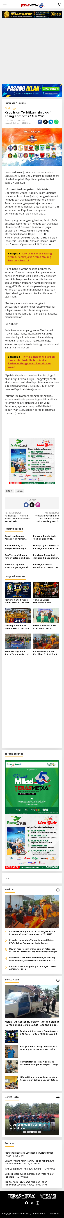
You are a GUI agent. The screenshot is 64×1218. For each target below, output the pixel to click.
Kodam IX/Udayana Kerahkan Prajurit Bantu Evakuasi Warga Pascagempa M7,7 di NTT (46, 652)
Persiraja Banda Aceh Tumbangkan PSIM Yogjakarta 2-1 (44, 537)
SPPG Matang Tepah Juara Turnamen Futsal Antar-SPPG (17, 653)
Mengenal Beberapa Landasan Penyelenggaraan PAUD (29, 1154)
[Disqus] (32, 705)
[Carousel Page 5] (39, 1132)
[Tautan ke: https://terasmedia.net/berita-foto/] (58, 1097)
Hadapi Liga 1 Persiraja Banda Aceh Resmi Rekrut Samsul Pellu (18, 517)
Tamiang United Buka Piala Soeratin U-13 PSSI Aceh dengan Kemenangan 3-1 (17, 627)
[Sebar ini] (40, 122)
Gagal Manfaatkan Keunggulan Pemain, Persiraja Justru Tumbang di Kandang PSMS (16, 537)
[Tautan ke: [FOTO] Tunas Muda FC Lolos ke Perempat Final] (32, 1119)
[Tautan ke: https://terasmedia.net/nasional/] (58, 890)
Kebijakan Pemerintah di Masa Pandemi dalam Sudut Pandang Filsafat (47, 517)
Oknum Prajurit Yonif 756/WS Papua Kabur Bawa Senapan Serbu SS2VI (29, 1162)
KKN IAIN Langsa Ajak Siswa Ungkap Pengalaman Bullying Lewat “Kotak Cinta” (38, 1078)
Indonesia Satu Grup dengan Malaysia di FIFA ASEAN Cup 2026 (32, 967)
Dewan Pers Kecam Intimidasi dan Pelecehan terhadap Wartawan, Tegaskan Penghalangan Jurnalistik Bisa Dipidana (33, 950)
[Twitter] (32, 504)
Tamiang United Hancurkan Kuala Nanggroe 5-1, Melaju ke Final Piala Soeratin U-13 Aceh (45, 601)
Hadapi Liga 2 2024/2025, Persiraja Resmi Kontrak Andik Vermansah (46, 547)
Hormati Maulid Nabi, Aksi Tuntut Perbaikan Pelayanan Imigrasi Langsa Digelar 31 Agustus (39, 1063)
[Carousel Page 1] (24, 1132)
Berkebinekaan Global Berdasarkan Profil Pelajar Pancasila (29, 1175)
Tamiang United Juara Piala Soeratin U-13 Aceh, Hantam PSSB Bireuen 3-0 (17, 601)
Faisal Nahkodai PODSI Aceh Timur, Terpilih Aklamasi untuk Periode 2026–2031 (45, 627)
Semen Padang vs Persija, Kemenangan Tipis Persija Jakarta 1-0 (17, 547)
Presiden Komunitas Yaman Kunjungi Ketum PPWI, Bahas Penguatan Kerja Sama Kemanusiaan (31, 941)
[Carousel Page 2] (28, 1132)
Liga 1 (9, 490)
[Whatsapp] (56, 122)
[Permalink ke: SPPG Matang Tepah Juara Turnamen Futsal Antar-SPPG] (18, 641)
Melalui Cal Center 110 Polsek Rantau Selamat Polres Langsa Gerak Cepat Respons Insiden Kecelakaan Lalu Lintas (32, 1023)
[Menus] (4, 4)
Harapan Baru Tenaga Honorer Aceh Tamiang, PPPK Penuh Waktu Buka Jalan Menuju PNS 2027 (39, 1048)
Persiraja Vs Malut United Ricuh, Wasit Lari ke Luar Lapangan (45, 566)
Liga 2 (19, 490)
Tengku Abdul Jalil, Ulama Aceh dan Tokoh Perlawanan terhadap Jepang (26, 1183)
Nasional (8, 123)
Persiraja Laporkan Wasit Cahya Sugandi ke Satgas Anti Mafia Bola (17, 566)
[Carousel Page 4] (35, 1132)
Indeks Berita (39, 1213)
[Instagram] (37, 504)
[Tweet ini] (45, 122)
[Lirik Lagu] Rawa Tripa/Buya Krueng (23, 1168)
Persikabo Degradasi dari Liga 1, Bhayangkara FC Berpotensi (46, 556)
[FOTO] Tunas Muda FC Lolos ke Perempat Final (26, 1126)
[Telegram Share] (50, 122)
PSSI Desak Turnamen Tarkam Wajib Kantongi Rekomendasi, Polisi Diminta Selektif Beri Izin (32, 959)
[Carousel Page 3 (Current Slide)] (32, 1132)
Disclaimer (54, 1213)
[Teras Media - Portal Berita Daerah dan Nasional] (32, 5)
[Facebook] (26, 504)
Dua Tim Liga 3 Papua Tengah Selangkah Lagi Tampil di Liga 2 (17, 556)
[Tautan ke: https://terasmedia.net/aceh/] (58, 980)
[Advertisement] (32, 52)
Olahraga (10, 108)
